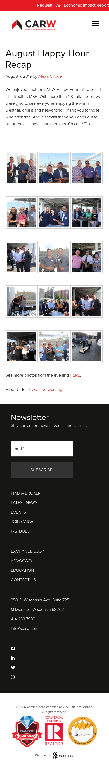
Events (18, 512)
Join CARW (22, 521)
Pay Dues (20, 531)
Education (22, 570)
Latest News (24, 502)
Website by (43, 755)
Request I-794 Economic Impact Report (73, 5)
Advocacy (22, 561)
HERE (75, 375)
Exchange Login (28, 551)
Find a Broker (26, 493)
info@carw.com (24, 628)
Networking (51, 389)
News (34, 389)
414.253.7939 (23, 619)
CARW (34, 25)
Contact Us (23, 580)
